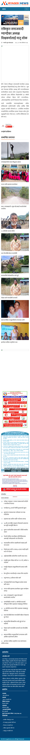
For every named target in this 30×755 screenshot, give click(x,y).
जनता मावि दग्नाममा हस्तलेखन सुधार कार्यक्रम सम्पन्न (16, 589)
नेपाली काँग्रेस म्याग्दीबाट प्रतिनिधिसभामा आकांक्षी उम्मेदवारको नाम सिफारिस (15, 537)
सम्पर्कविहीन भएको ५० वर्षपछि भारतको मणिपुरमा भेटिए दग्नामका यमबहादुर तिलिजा (15, 603)
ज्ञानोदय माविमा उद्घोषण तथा (9, 342)
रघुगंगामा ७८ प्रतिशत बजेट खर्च (12, 578)
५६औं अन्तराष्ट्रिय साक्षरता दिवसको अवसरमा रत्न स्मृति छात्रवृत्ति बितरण (16, 524)
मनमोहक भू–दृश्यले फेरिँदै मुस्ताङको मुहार (15, 508)
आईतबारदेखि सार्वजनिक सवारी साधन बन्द (15, 556)
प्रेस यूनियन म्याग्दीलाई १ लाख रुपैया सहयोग (16, 573)
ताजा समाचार (5, 498)
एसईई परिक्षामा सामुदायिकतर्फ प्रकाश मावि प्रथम (15, 568)
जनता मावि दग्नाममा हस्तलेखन (9, 184)
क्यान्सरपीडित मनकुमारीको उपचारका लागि (13, 320)
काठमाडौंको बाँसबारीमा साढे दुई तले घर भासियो (14, 622)
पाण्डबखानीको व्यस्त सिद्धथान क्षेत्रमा (11, 162)
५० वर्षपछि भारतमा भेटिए (8, 231)
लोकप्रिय (3, 494)
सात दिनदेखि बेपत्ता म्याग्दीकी (9, 253)
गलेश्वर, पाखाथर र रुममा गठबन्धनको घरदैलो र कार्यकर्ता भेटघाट (16, 502)
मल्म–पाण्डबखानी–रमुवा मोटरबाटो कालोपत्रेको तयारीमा (13, 207)
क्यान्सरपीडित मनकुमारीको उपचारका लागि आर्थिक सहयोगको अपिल (15, 635)
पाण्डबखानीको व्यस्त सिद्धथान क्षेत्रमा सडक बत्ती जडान (15, 583)
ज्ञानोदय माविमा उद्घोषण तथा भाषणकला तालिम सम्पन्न (13, 642)
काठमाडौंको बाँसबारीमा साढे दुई (10, 275)
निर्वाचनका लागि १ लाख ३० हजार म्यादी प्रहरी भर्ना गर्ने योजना (16, 550)
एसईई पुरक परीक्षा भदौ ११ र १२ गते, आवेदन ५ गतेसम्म (16, 561)
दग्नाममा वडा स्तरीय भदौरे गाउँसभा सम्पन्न (15, 519)
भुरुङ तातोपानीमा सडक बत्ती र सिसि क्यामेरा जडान (16, 530)
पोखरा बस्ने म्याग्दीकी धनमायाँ (9, 297)
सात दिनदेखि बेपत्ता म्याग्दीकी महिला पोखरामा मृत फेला (16, 616)
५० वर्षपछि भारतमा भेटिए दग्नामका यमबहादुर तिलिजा (16, 609)
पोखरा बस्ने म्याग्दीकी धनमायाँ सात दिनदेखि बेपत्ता (16, 629)
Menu (27, 9)
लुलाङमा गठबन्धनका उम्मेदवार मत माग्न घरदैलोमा (14, 513)
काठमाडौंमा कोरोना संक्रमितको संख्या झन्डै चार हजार (15, 544)
